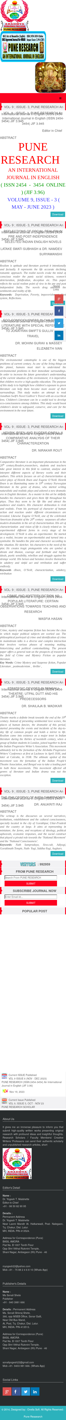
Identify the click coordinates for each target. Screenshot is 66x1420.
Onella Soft (33, 1409)
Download (57, 214)
